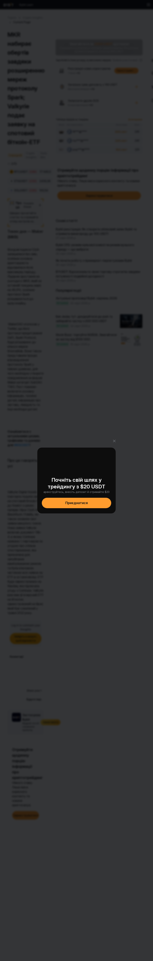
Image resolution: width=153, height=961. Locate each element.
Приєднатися (76, 503)
